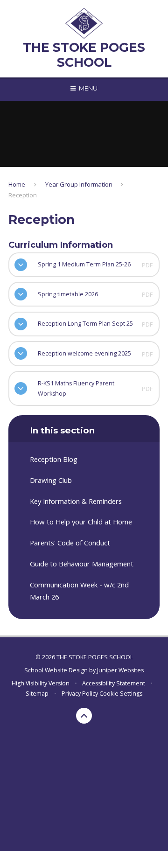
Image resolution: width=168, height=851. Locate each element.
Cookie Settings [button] (120, 694)
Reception (22, 195)
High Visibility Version (41, 683)
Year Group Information (78, 184)
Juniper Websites (120, 670)
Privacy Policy (80, 694)
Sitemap (37, 694)
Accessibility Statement (113, 683)
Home (16, 184)
